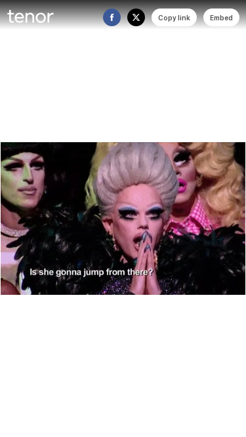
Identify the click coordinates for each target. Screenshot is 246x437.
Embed (221, 18)
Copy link (174, 18)
